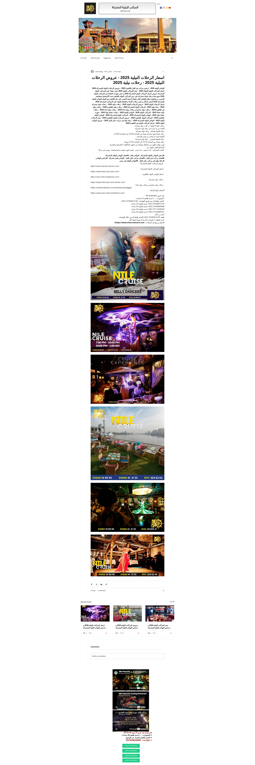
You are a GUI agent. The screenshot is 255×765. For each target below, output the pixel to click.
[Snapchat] (167, 8)
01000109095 (135, 740)
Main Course (119, 58)
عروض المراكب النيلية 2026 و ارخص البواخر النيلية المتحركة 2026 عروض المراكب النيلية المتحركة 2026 (127, 626)
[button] (172, 58)
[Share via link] (106, 584)
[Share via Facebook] (92, 584)
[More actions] (163, 71)
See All (172, 602)
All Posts (84, 58)
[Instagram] (164, 8)
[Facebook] (161, 8)
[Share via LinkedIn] (101, 584)
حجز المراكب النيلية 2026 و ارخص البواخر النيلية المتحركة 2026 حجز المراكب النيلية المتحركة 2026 (159, 626)
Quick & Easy (95, 58)
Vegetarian (107, 58)
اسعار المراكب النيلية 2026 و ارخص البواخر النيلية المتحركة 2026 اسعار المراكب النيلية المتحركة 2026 (94, 626)
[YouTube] (170, 8)
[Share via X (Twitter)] (96, 584)
